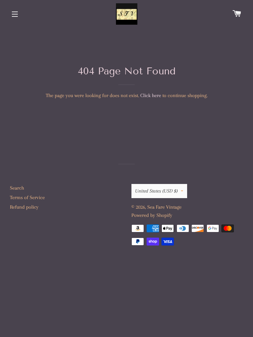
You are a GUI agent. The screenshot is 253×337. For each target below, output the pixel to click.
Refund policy (24, 207)
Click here (150, 95)
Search (17, 188)
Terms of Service (27, 197)
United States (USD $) (156, 191)
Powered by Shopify (151, 215)
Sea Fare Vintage (164, 207)
